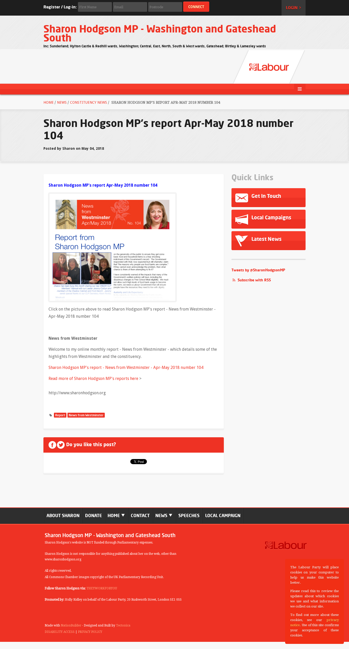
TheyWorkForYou (101, 588)
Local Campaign (222, 515)
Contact (140, 515)
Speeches (189, 515)
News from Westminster (86, 415)
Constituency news (88, 102)
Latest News (266, 239)
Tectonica (123, 625)
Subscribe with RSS (254, 280)
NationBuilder (71, 625)
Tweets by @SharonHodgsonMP (258, 270)
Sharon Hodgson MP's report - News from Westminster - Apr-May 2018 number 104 (126, 367)
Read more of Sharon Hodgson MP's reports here (93, 378)
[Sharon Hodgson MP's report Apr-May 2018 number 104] (112, 246)
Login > (293, 7)
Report (60, 415)
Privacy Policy (90, 632)
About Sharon (62, 515)
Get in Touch (265, 196)
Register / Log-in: (60, 6)
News (62, 102)
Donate (93, 515)
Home (48, 102)
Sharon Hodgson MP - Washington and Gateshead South (159, 33)
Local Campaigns (270, 217)
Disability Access (60, 632)
